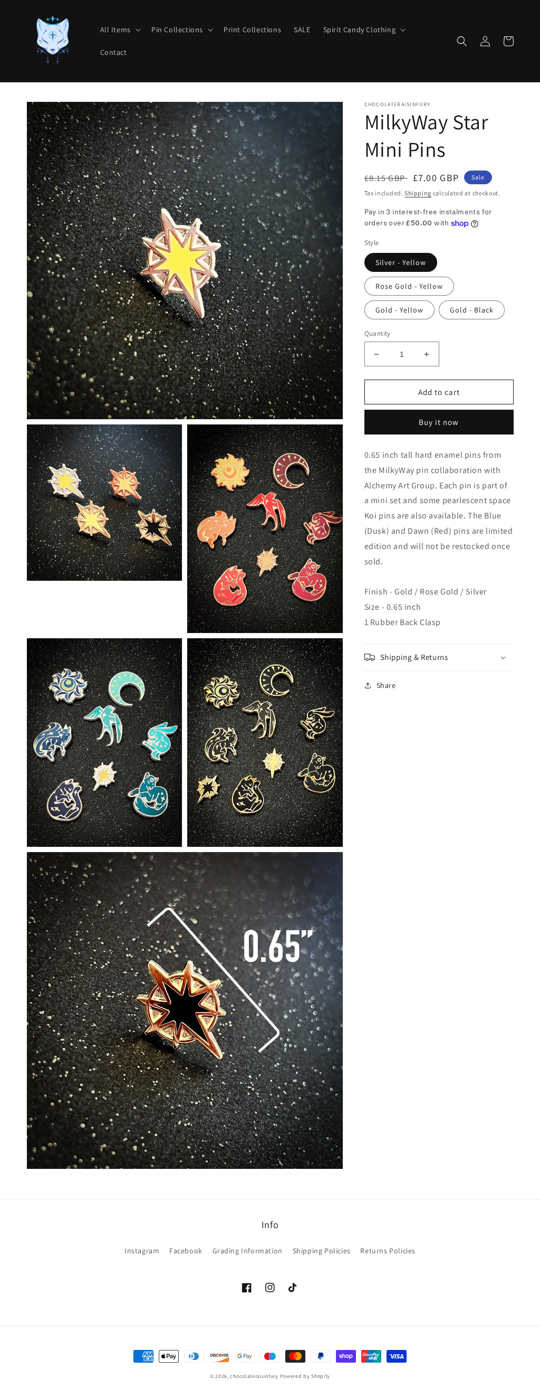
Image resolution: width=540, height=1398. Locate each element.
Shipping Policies (322, 1250)
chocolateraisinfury (254, 1376)
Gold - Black (472, 310)
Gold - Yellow (399, 310)
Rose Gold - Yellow (409, 286)
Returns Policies (388, 1250)
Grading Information (248, 1250)
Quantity (377, 333)
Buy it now (439, 422)
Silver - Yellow (400, 262)
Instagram (141, 1250)
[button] (119, 29)
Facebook (185, 1250)
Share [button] (386, 685)
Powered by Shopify (305, 1376)
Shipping (417, 193)
